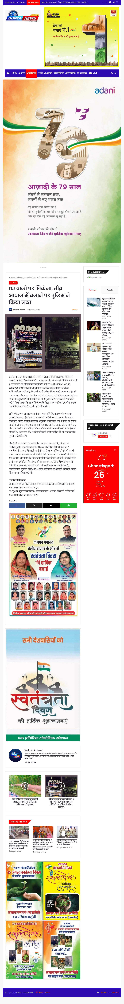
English (94, 73)
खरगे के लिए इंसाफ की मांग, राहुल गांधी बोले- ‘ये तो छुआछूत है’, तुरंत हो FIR (108, 328)
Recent (92, 290)
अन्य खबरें (83, 73)
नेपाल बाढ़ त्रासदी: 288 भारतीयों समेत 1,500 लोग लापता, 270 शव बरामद (108, 400)
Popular (110, 290)
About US (104, 992)
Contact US (114, 992)
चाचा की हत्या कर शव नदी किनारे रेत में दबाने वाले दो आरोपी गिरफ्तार (67, 842)
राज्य (22, 73)
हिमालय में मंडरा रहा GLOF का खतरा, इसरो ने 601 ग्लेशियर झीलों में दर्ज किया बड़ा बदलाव (108, 306)
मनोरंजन (60, 73)
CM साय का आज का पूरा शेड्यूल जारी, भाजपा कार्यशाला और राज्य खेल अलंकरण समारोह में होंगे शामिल (108, 354)
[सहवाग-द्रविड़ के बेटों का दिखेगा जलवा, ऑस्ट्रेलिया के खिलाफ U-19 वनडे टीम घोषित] (94, 375)
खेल (41, 73)
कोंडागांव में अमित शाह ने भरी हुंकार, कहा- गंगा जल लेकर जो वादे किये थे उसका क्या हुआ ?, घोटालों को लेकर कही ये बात (43, 844)
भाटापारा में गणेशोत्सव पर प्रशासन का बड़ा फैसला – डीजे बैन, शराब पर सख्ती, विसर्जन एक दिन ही (19, 844)
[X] (31, 762)
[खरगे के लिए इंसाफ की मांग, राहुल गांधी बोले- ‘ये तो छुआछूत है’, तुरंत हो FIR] (94, 325)
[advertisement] (43, 564)
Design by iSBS (43, 992)
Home (12, 278)
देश (15, 73)
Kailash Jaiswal (19, 310)
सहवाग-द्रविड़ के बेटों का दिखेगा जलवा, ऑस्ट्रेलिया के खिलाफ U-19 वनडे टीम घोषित (108, 379)
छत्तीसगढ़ (32, 73)
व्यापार (49, 73)
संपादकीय (71, 73)
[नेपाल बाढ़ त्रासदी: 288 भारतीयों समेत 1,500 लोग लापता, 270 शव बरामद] (94, 397)
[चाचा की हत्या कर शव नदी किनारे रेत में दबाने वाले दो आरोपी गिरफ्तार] (67, 832)
